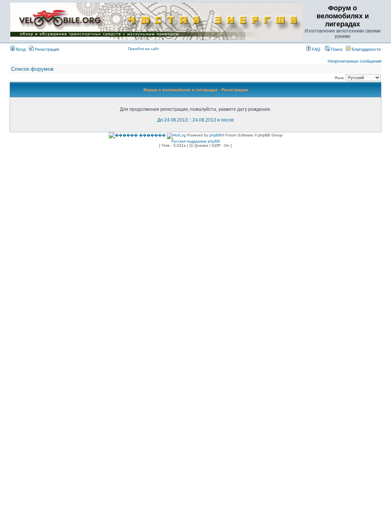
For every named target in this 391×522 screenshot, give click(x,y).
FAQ (315, 49)
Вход (20, 49)
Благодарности (366, 49)
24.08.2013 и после (213, 120)
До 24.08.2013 (172, 120)
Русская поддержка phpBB (195, 141)
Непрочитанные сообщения (354, 61)
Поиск (336, 49)
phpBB (215, 135)
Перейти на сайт (143, 49)
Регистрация (46, 49)
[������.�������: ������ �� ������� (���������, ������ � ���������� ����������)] (137, 135)
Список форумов (32, 69)
